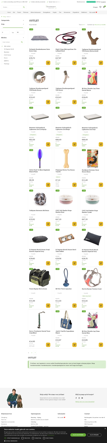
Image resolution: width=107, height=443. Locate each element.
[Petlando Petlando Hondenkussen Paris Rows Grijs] (39, 37)
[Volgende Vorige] (35, 352)
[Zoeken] (24, 7)
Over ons (3, 419)
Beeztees (6, 52)
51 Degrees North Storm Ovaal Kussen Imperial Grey (39, 250)
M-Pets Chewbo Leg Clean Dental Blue (91, 332)
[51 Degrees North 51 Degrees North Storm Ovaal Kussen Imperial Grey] (39, 238)
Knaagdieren (46, 12)
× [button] (105, 428)
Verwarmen (67, 12)
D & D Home (7, 55)
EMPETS (6, 61)
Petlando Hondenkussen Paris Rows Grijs (39, 50)
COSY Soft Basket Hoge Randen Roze (64, 211)
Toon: (80, 24)
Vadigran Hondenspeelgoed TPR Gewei (65, 89)
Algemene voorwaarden (8, 422)
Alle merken (7, 46)
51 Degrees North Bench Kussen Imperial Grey (90, 250)
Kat (14, 12)
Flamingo (6, 64)
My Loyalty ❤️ (93, 12)
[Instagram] (79, 398)
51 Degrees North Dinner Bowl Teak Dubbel (66, 250)
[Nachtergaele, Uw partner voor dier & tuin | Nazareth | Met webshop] (53, 7)
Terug (4, 16)
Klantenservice (81, 2)
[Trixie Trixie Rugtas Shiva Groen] (39, 277)
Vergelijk (33, 53)
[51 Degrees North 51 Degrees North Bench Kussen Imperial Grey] (92, 238)
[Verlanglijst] (100, 7)
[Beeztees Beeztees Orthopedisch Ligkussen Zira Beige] (66, 116)
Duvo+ (6, 58)
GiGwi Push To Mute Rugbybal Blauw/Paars (39, 171)
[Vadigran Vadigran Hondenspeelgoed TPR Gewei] (66, 77)
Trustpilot (103, 2)
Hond (9, 12)
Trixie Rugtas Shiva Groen (38, 289)
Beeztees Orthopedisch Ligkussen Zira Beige (63, 128)
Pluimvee (25, 12)
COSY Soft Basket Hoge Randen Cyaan (90, 211)
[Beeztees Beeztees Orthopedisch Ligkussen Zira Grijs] (92, 116)
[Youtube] (82, 398)
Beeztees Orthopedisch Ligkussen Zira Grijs (90, 128)
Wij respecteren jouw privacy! (9, 426)
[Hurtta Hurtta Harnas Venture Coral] (92, 277)
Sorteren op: (90, 24)
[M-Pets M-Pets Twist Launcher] (66, 277)
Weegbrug (4, 417)
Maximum (20, 32)
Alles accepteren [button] (78, 435)
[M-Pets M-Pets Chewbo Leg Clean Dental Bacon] (92, 77)
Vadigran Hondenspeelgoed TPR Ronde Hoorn (38, 89)
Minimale (5, 32)
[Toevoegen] (74, 63)
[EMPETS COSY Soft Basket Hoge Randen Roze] (66, 199)
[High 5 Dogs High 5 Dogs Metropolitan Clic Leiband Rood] (66, 37)
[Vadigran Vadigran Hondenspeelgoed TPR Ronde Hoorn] (39, 77)
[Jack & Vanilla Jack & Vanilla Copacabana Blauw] (66, 319)
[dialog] (53, 435)
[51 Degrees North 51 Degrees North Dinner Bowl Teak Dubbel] (66, 238)
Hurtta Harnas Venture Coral (91, 289)
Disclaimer (4, 424)
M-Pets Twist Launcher (64, 289)
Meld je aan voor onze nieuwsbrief (84, 401)
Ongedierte (76, 12)
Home (8, 16)
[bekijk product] (48, 63)
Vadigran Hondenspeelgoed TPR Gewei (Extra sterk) (91, 50)
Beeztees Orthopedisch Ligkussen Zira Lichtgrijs (37, 128)
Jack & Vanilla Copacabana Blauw (65, 332)
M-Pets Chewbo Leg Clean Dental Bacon (91, 89)
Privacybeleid (51, 435)
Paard (19, 12)
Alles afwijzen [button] (94, 435)
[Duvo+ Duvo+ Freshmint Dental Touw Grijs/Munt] (39, 319)
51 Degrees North (9, 49)
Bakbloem (84, 12)
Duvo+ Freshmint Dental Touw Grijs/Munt (39, 332)
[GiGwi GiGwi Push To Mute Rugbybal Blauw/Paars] (39, 158)
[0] (103, 7)
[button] (36, 441)
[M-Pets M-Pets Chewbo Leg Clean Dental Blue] (92, 319)
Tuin (60, 12)
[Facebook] (76, 398)
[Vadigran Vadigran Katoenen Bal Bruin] (39, 199)
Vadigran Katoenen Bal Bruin (39, 210)
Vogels (55, 12)
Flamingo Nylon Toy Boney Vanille (65, 171)
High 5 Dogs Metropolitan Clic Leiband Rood (66, 50)
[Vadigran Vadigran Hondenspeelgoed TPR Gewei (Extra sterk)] (92, 38)
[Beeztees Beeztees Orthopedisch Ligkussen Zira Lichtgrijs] (39, 116)
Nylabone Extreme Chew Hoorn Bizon (90, 171)
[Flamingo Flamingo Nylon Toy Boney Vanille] (66, 158)
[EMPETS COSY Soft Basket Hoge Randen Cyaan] (92, 199)
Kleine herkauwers (36, 12)
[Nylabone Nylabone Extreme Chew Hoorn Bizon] (92, 158)
